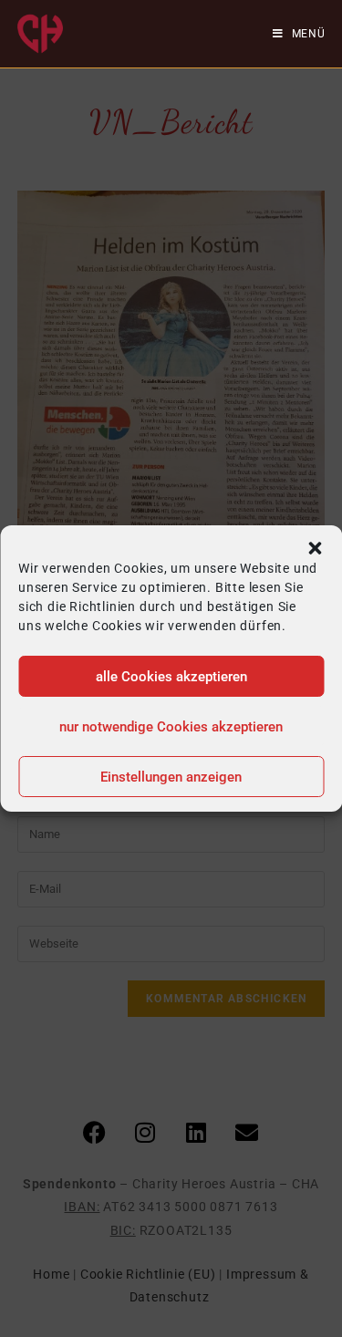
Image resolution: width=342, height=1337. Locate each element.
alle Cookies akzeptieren (171, 676)
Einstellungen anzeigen (171, 777)
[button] (315, 548)
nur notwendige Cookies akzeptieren (171, 727)
